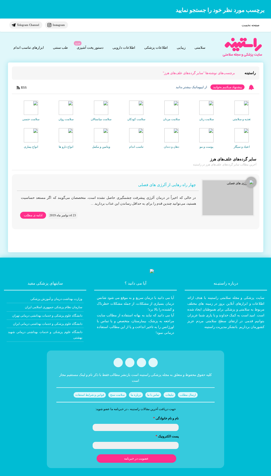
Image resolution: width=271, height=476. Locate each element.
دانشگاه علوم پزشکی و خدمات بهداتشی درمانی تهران (47, 315)
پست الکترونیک (167, 436)
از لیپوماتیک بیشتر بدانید (191, 87)
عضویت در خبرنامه (136, 458)
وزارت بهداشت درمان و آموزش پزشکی (56, 299)
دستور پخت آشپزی (90, 48)
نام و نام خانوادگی (166, 418)
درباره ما (136, 394)
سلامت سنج (117, 394)
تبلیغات (169, 394)
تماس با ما (153, 394)
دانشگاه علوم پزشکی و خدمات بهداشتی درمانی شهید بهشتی (45, 334)
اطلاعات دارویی (123, 48)
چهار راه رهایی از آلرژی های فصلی (167, 185)
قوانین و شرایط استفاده (89, 394)
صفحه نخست (250, 25)
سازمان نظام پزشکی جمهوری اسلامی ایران (53, 307)
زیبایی (181, 48)
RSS (24, 87)
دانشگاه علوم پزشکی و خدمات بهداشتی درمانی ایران (47, 324)
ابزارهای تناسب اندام (28, 48)
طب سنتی (60, 48)
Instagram (59, 24)
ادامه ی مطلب (33, 215)
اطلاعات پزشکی (156, 48)
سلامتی (200, 48)
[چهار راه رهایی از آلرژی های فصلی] (227, 197)
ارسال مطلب (188, 394)
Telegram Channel (28, 24)
